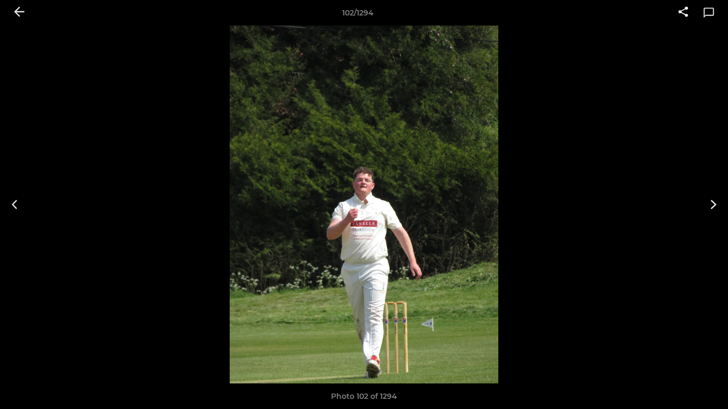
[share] (683, 12)
